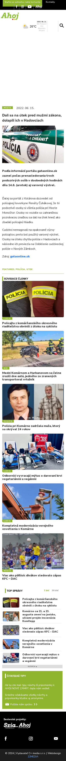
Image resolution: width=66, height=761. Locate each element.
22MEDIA (33, 756)
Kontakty (50, 2)
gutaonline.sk (20, 256)
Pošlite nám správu (21, 704)
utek (29, 269)
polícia (20, 269)
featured (8, 269)
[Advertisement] (33, 68)
